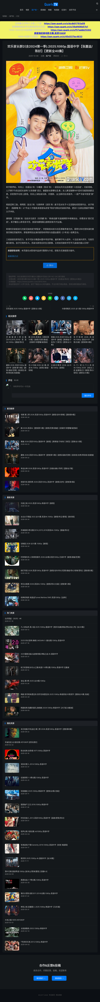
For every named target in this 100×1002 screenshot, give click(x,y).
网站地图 (59, 995)
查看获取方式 (13, 256)
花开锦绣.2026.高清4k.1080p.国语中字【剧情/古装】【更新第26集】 (84, 339)
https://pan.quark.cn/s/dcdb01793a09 (64, 23)
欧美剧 (43, 10)
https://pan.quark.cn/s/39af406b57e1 (68, 26)
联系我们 (41, 978)
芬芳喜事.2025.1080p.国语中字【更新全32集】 (24, 309)
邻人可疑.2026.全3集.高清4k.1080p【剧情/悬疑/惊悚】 (39, 367)
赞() (64, 56)
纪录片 (64, 10)
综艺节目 (72, 10)
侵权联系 (59, 978)
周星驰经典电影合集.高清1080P (50, 33)
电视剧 (56, 10)
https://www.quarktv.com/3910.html (31, 282)
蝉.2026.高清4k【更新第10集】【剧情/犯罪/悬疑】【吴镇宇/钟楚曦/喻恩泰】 (39, 339)
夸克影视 (50, 4)
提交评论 (87, 395)
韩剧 (50, 10)
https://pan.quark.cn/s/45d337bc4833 (61, 36)
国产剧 (34, 10)
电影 (27, 10)
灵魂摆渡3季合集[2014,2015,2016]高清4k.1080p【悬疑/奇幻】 (16, 339)
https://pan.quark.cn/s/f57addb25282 (71, 30)
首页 (21, 10)
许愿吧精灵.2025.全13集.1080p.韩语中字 (78, 309)
